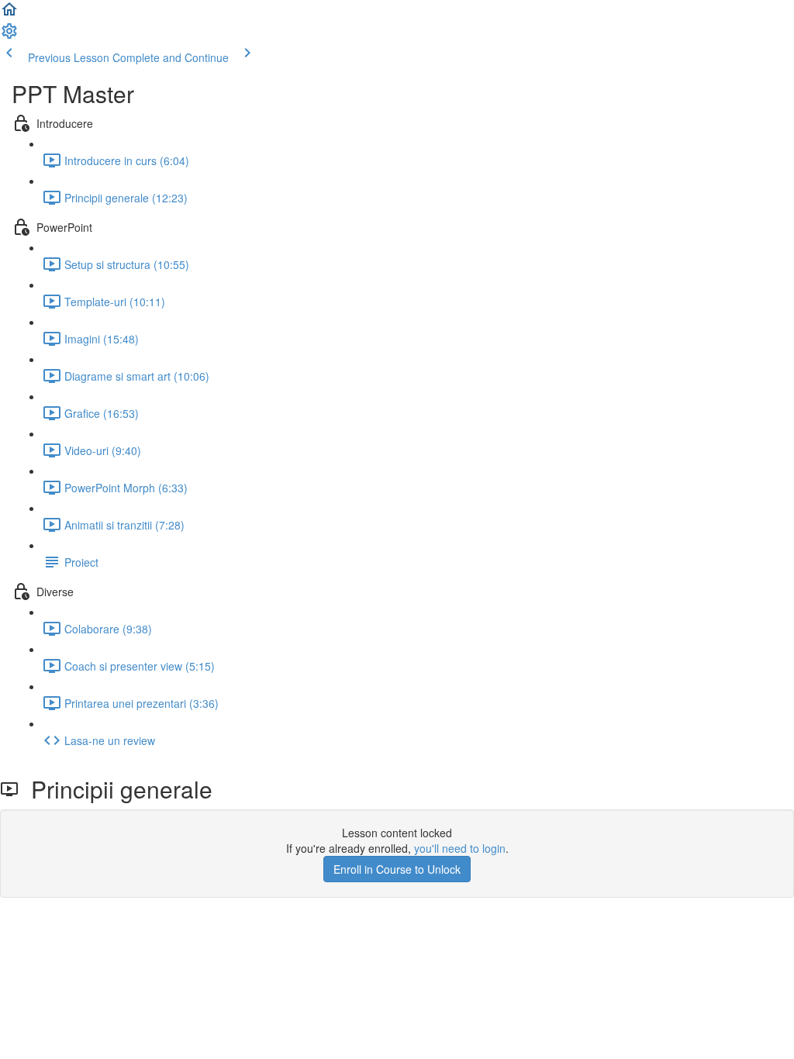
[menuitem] (9, 35)
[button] (9, 14)
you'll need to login (460, 848)
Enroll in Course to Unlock (397, 869)
